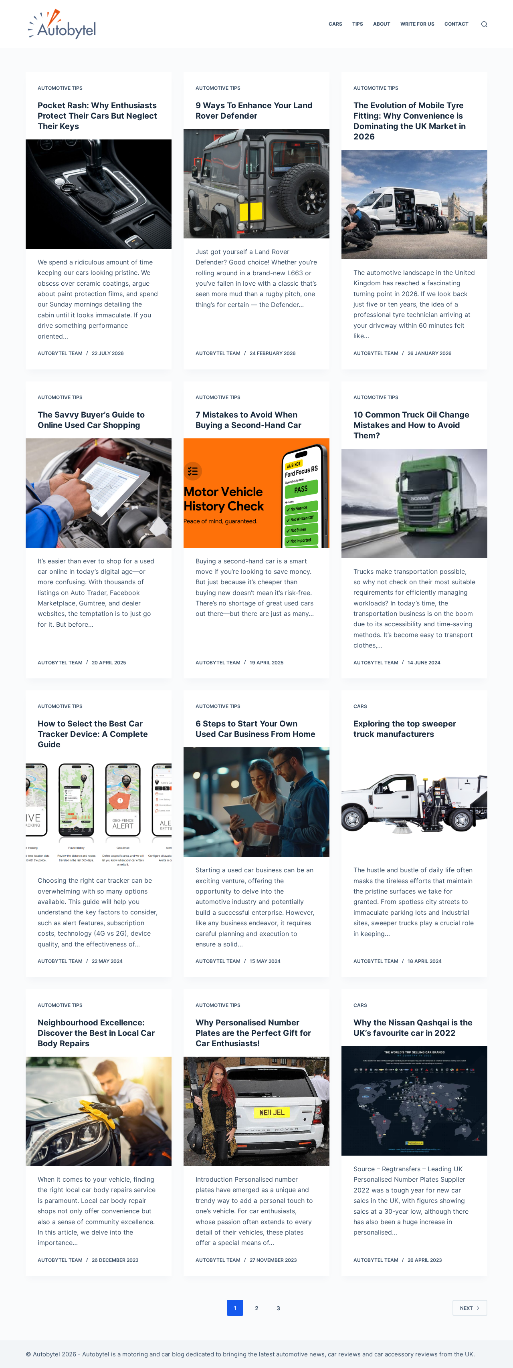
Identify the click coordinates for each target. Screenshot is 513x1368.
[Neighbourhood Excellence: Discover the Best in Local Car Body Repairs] (99, 1111)
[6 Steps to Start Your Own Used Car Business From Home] (256, 802)
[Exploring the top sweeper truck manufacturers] (414, 802)
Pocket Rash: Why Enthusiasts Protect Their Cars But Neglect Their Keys (97, 116)
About (381, 24)
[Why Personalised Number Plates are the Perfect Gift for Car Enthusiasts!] (256, 1111)
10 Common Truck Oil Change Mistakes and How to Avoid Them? (411, 425)
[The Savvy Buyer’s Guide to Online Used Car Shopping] (99, 493)
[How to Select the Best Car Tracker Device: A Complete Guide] (99, 812)
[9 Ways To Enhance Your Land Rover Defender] (256, 183)
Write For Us (417, 24)
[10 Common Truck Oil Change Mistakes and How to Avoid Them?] (414, 503)
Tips (357, 24)
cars (360, 706)
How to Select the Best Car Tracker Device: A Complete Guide (93, 734)
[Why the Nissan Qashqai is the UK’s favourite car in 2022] (414, 1101)
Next (466, 1308)
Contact (456, 24)
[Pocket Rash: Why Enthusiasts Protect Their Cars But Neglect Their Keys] (99, 194)
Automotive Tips (60, 88)
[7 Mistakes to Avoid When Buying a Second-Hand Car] (256, 493)
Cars (335, 24)
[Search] (484, 24)
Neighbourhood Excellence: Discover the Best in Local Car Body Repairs (96, 1033)
